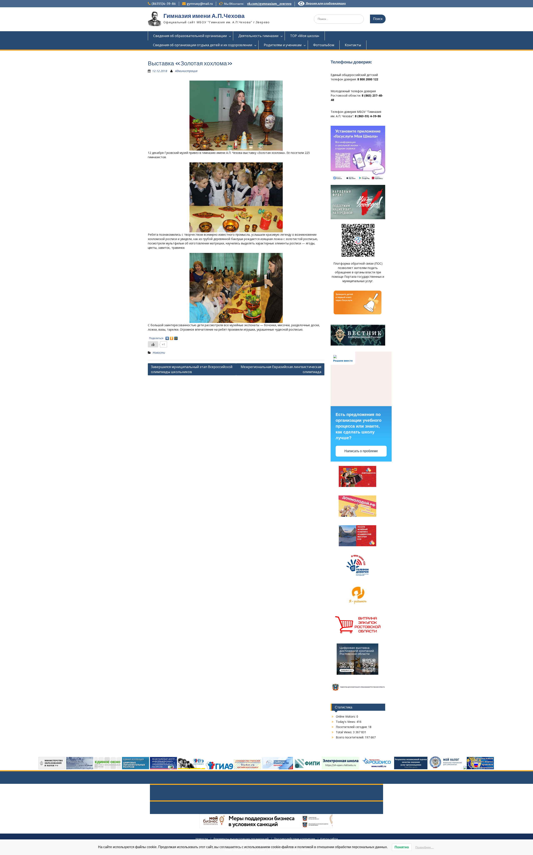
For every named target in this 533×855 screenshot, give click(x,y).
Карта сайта (329, 839)
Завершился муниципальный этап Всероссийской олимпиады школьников (191, 369)
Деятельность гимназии (258, 36)
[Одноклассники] (171, 337)
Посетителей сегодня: (352, 727)
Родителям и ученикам (282, 45)
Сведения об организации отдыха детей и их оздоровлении (202, 45)
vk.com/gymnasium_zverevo (269, 4)
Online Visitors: (346, 716)
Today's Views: (346, 722)
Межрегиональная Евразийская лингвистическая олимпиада (281, 369)
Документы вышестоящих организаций (241, 839)
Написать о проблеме (361, 451)
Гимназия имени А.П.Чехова (204, 16)
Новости (159, 353)
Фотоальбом (323, 45)
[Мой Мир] (176, 337)
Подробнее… (424, 847)
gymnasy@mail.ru (200, 4)
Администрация (186, 71)
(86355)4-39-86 (164, 4)
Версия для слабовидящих (325, 3)
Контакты (353, 45)
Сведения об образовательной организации (190, 36)
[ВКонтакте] (167, 337)
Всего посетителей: (350, 737)
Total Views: (344, 732)
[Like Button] (153, 344)
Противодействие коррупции (294, 839)
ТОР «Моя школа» (304, 36)
